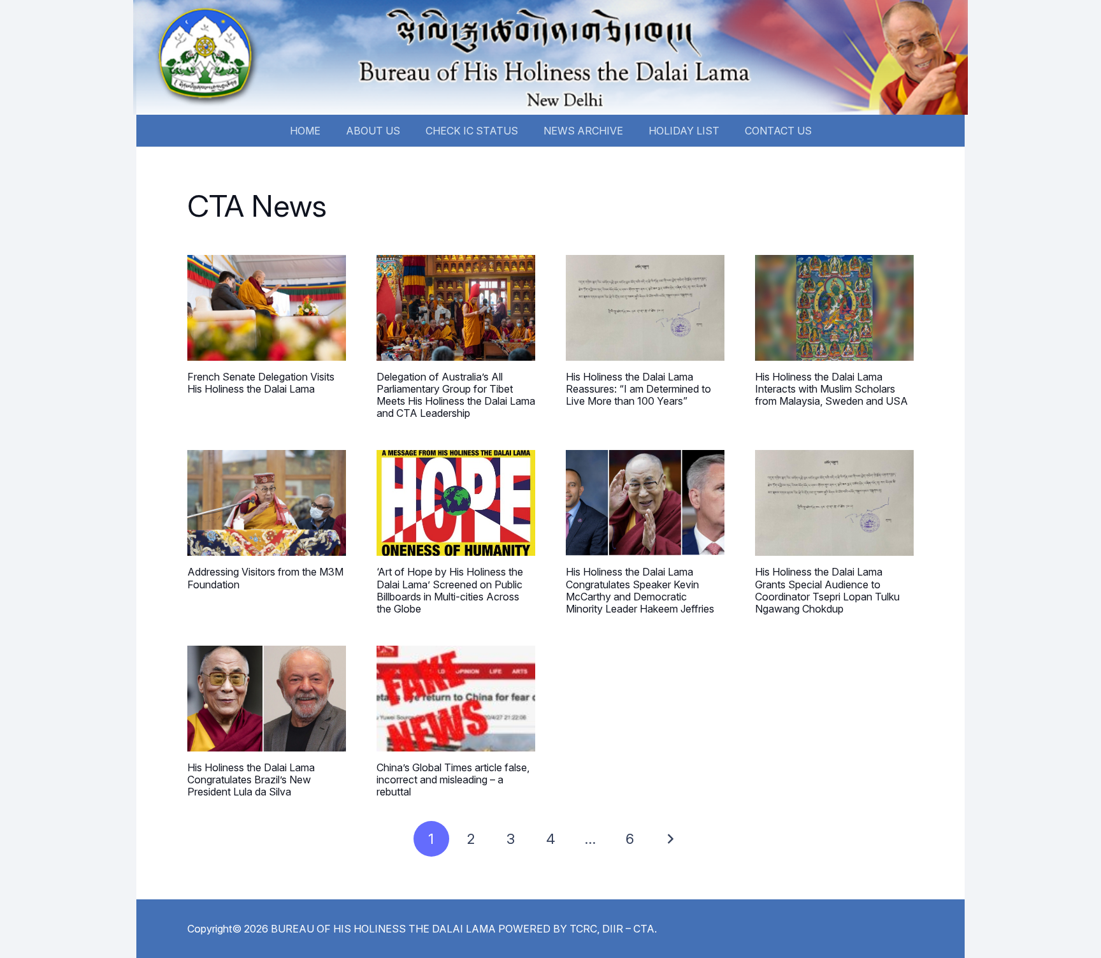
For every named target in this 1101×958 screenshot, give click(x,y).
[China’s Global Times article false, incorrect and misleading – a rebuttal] (456, 698)
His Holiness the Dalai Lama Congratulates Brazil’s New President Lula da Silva (251, 779)
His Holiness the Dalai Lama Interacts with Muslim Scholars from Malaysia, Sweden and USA (831, 388)
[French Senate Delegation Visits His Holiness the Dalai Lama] (266, 308)
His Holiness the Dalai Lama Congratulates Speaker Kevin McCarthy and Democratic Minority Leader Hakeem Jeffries (640, 590)
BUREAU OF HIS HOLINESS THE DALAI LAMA (383, 928)
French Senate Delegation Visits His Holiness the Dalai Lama (261, 382)
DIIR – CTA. (629, 928)
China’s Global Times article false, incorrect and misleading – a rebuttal (453, 779)
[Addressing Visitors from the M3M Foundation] (266, 503)
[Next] (669, 839)
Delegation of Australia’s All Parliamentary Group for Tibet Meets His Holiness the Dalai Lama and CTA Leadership (456, 395)
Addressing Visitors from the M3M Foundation (265, 577)
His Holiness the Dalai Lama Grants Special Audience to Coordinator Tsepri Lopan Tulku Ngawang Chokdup (827, 590)
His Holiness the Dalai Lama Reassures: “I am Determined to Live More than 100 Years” (638, 388)
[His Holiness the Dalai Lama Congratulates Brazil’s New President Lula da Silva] (266, 698)
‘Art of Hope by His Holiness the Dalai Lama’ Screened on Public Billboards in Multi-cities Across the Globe (450, 590)
